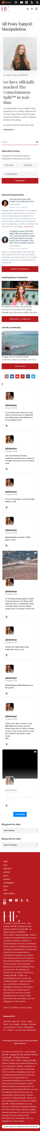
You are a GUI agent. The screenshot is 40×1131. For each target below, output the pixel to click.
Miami (5, 1024)
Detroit (10, 1030)
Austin (23, 1021)
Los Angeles (14, 1024)
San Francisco (10, 1027)
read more (8, 130)
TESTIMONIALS (8, 883)
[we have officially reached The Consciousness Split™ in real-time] (20, 54)
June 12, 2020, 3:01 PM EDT (17, 75)
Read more (28, 227)
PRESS (5, 886)
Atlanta (20, 1027)
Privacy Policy (26, 1008)
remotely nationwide (27, 1030)
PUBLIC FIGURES (9, 893)
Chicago (24, 1024)
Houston (32, 1024)
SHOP (5, 890)
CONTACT (6, 872)
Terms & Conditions (11, 1008)
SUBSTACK (7, 869)
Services (6, 879)
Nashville (7, 1021)
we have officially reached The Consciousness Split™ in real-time (18, 92)
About (6, 876)
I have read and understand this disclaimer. (21, 1126)
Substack (8, 2)
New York (16, 1021)
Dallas (29, 1021)
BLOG (5, 865)
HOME (5, 861)
